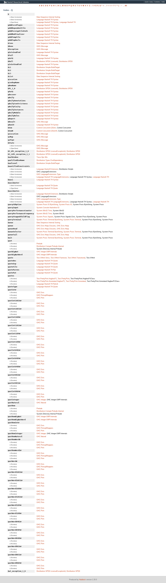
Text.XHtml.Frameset (59, 258)
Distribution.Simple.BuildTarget (48, 67)
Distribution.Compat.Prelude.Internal (50, 246)
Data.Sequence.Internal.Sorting (48, 17)
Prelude (39, 244)
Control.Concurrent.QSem (46, 128)
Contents (157, 2)
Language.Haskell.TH (68, 22)
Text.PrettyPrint (64, 279)
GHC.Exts (40, 292)
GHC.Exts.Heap (63, 226)
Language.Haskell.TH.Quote (47, 186)
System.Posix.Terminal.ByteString (50, 220)
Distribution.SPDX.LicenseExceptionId (51, 151)
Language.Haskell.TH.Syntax (47, 20)
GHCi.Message (42, 46)
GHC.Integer (41, 400)
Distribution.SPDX (66, 61)
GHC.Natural (41, 403)
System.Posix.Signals (45, 217)
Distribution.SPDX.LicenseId (47, 61)
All (126, 6)
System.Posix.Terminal (72, 220)
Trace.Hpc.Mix (42, 157)
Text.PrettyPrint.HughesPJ (47, 279)
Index (163, 2)
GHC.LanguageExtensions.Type (49, 174)
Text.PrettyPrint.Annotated (76, 281)
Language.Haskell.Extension (47, 169)
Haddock (82, 580)
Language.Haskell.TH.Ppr (46, 270)
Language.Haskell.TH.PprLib (47, 284)
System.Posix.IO (65, 204)
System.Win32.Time (44, 211)
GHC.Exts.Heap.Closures (46, 226)
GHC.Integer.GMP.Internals (47, 252)
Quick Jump (149, 2)
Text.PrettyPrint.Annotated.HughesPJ (51, 281)
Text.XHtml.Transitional (76, 258)
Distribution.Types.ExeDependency (50, 160)
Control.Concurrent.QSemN (47, 131)
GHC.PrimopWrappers (45, 295)
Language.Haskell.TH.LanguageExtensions (53, 177)
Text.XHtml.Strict (43, 258)
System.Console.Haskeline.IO (48, 208)
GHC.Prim (40, 298)
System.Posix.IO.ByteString (47, 204)
